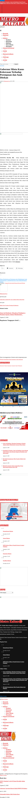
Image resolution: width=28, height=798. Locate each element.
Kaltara (5, 38)
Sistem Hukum (6, 538)
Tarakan (8, 40)
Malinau (8, 43)
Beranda (5, 33)
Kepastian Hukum (7, 553)
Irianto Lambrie (7, 280)
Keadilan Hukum (7, 560)
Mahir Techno (3, 696)
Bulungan (9, 41)
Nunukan (9, 46)
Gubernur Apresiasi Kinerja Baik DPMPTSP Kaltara (13, 788)
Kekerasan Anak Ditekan (17, 280)
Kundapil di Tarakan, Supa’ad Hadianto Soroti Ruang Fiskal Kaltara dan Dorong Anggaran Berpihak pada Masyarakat (15, 452)
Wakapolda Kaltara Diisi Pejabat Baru (10, 794)
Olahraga (6, 57)
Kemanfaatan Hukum (8, 531)
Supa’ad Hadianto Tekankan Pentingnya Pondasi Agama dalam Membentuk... (12, 313)
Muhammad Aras (7, 81)
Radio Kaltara (6, 11)
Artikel (5, 60)
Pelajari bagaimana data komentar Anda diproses (11, 359)
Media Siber (6, 8)
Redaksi (5, 6)
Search (16, 64)
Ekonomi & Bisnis (8, 54)
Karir (4, 10)
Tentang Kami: (6, 7)
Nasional (5, 35)
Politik (5, 51)
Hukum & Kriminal (8, 48)
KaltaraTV (5, 12)
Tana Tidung (9, 45)
